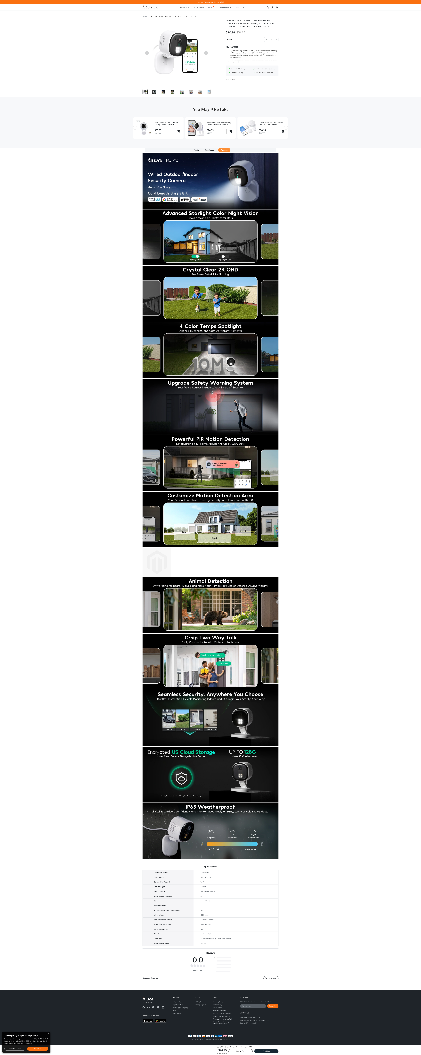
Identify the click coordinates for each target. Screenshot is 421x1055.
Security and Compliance (221, 1016)
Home (145, 17)
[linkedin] (163, 1007)
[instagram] (153, 1007)
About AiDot (177, 1002)
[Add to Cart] (177, 131)
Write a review (271, 978)
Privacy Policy (20, 1043)
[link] (272, 7)
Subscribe (272, 1006)
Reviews (224, 150)
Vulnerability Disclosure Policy (223, 1019)
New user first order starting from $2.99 (210, 2)
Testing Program (200, 1005)
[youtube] (148, 1007)
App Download (178, 1005)
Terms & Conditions (219, 1010)
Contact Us (177, 1013)
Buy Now (266, 1051)
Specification (210, 150)
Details (196, 150)
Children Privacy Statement (222, 1013)
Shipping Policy (218, 1002)
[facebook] (144, 1007)
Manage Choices (15, 1049)
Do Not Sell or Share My (221, 1022)
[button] (145, 91)
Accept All (37, 1049)
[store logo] (150, 7)
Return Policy (217, 1008)
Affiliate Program (200, 1002)
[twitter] (158, 1007)
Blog (174, 1010)
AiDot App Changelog (180, 1008)
